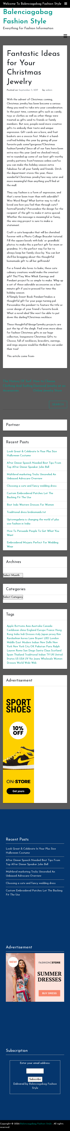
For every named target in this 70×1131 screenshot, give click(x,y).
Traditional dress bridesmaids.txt (26, 512)
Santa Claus (43, 650)
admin (49, 90)
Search (58, 404)
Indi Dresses (27, 634)
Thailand (19, 654)
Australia (37, 626)
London (54, 638)
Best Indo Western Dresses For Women (30, 504)
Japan (44, 634)
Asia (28, 626)
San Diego (29, 650)
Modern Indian (30, 642)
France (50, 630)
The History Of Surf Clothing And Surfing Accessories (17, 386)
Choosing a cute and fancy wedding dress (32, 486)
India (17, 634)
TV (48, 654)
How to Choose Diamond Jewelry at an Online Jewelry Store (49, 386)
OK (32, 646)
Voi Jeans (34, 659)
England (31, 630)
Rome (19, 650)
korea (24, 638)
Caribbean (13, 630)
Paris (49, 646)
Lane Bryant (35, 638)
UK (52, 654)
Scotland (56, 650)
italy (37, 634)
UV (26, 659)
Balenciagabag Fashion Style (36, 1124)
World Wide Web (27, 663)
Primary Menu (65, 36)
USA (21, 659)
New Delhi (46, 642)
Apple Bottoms (16, 626)
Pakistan (40, 646)
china (23, 630)
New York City (21, 646)
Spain (10, 654)
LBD (46, 638)
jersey (52, 634)
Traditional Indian (35, 654)
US (16, 659)
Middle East (14, 642)
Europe (41, 630)
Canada (47, 626)
